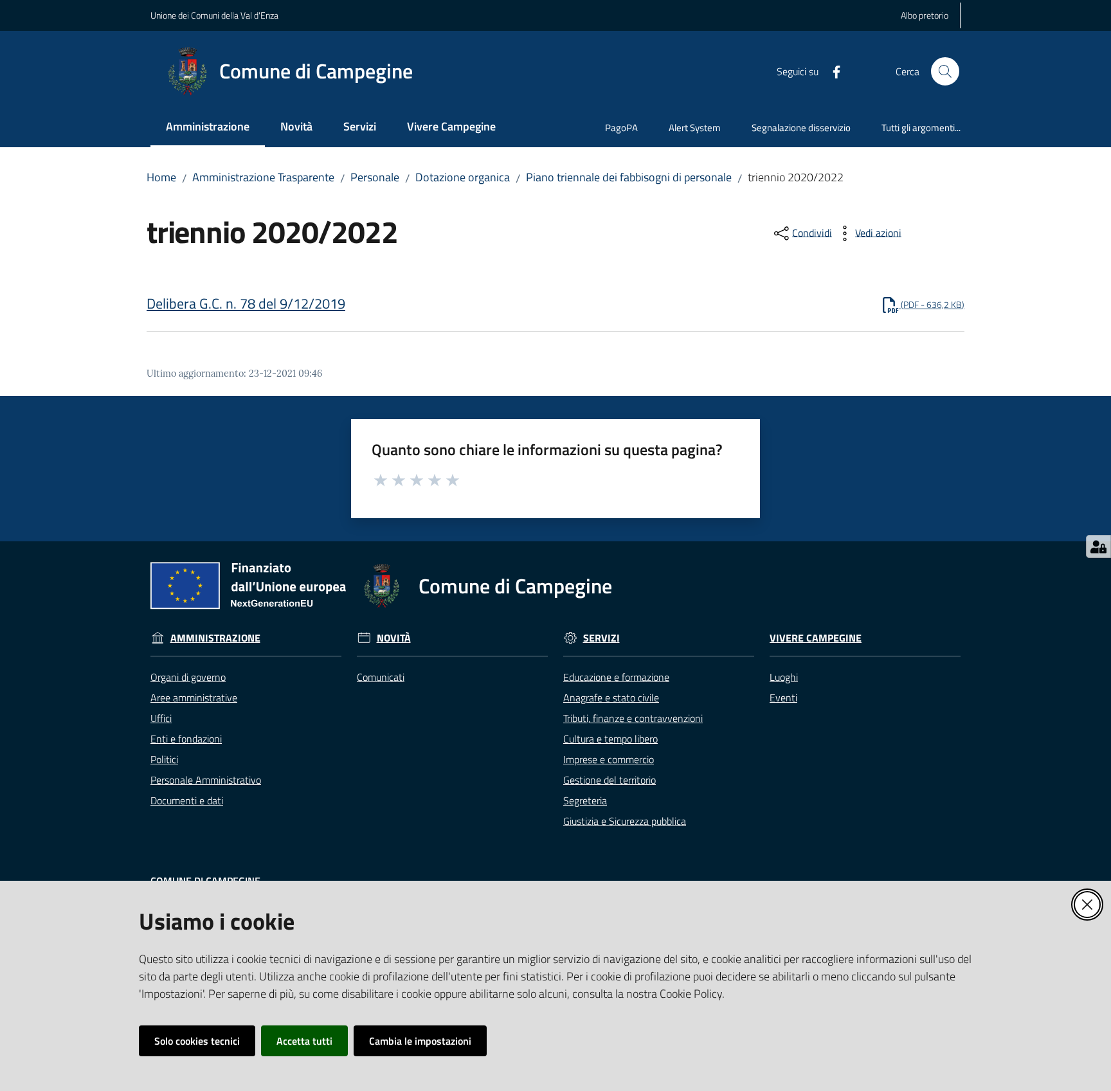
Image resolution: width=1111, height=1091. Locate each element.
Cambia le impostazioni (420, 1041)
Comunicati (380, 677)
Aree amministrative (193, 697)
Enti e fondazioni (186, 738)
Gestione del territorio (609, 780)
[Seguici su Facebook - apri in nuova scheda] (831, 70)
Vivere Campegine (816, 638)
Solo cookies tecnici (197, 1041)
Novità (394, 638)
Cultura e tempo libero (610, 738)
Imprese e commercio (608, 759)
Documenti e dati (186, 800)
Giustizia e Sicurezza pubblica (624, 821)
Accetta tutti (304, 1041)
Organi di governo (188, 677)
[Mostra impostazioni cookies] (1098, 546)
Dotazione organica (462, 177)
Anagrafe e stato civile (611, 697)
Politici (164, 759)
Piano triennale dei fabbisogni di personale (629, 177)
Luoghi (784, 677)
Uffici (161, 718)
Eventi (783, 697)
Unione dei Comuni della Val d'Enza (214, 15)
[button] (945, 71)
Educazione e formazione (616, 677)
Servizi (601, 638)
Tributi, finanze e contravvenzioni (633, 718)
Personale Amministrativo (205, 780)
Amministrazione (215, 638)
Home (161, 177)
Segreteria (585, 800)
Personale (374, 177)
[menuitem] (207, 127)
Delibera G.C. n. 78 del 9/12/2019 (246, 303)
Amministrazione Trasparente (263, 177)
